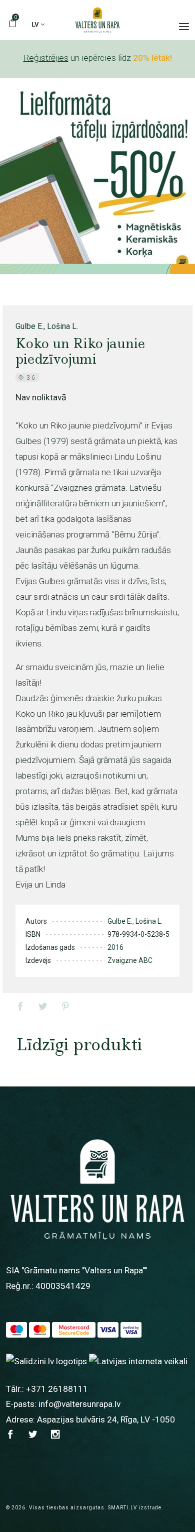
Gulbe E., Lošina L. (47, 326)
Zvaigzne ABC (130, 960)
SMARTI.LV (122, 1507)
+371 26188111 (57, 1389)
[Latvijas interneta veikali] (138, 1361)
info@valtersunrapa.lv (79, 1404)
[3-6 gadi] (28, 377)
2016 (116, 947)
